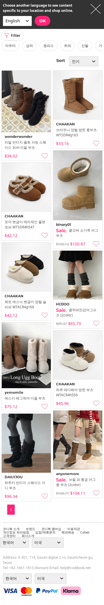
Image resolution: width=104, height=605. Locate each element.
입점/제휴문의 (45, 532)
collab (85, 532)
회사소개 (28, 536)
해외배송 (68, 532)
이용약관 (73, 529)
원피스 (48, 45)
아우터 (10, 45)
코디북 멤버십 (51, 529)
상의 (29, 45)
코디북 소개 (11, 529)
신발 (84, 45)
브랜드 (30, 529)
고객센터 (9, 536)
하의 (67, 45)
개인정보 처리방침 (16, 532)
